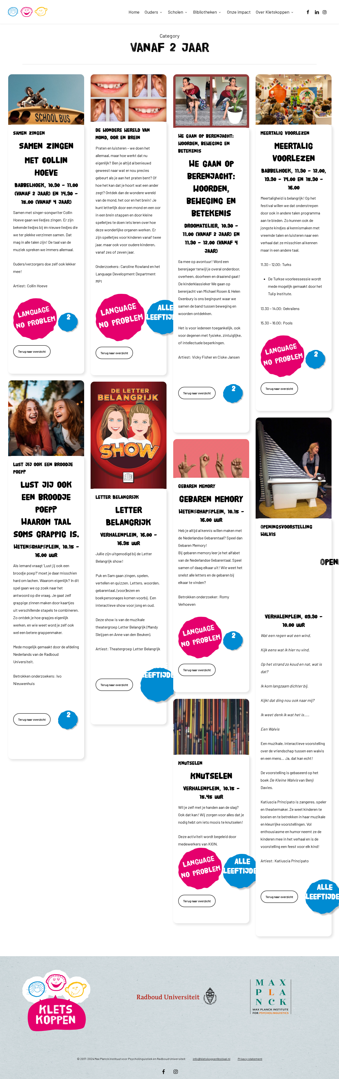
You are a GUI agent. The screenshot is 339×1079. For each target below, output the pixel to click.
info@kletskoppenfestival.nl (211, 1058)
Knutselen (190, 763)
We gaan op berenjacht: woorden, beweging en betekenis (206, 143)
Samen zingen (29, 133)
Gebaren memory (196, 486)
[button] (32, 351)
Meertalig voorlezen (285, 133)
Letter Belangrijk (117, 497)
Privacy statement (250, 1058)
